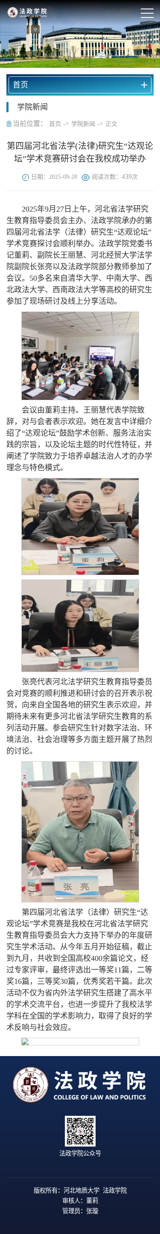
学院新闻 (83, 124)
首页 (55, 124)
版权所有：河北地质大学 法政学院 (80, 1190)
